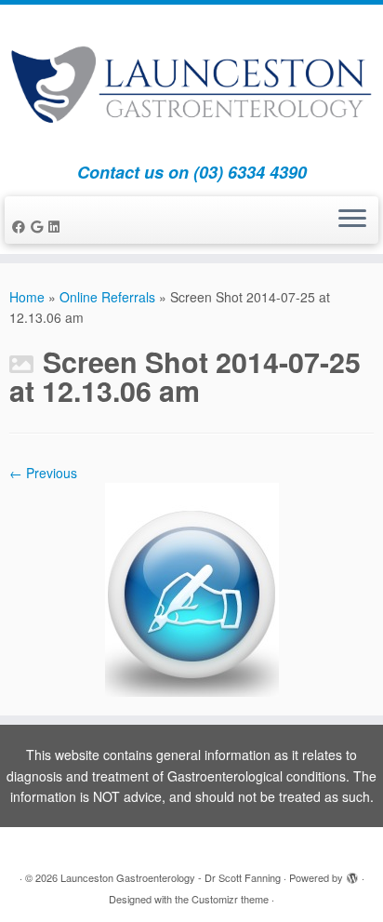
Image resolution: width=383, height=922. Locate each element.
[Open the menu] (352, 220)
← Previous (43, 472)
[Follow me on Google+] (39, 226)
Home (27, 296)
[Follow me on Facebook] (21, 226)
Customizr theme (230, 898)
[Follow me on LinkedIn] (56, 226)
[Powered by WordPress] (352, 873)
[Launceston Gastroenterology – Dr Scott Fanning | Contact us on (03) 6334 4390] (191, 84)
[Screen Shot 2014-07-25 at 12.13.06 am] (192, 588)
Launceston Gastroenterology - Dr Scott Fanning (170, 877)
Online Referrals (107, 296)
